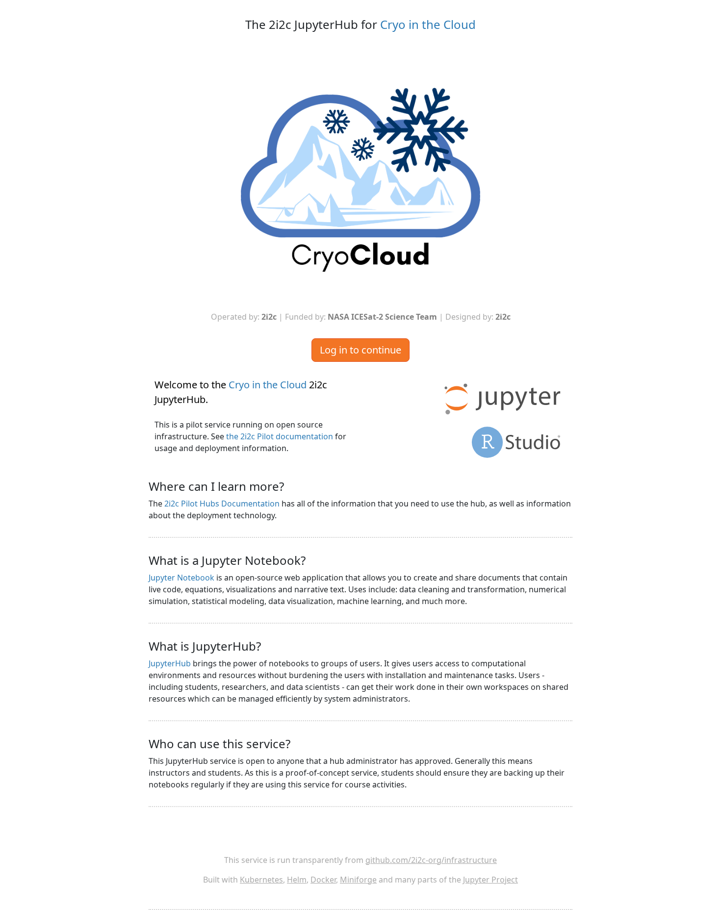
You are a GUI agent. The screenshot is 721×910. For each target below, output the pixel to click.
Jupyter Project (490, 879)
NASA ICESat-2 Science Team (382, 316)
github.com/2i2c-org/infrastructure (431, 860)
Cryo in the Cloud (428, 24)
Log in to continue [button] (360, 349)
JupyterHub (170, 663)
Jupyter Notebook (181, 577)
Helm (297, 879)
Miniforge (358, 879)
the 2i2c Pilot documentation (279, 436)
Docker (323, 879)
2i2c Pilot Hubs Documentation (222, 503)
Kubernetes (261, 879)
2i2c (269, 316)
